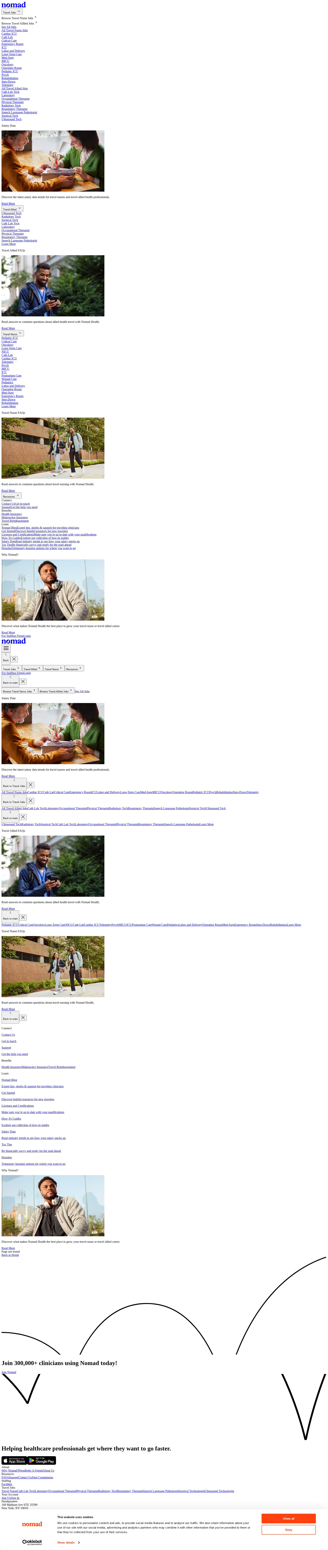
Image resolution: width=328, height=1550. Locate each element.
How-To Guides (35, 538)
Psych (5, 74)
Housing (39, 548)
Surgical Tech (10, 115)
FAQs (5, 1477)
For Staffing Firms (13, 636)
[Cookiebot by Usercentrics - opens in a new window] (32, 1542)
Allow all (288, 1518)
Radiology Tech (11, 105)
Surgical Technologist (192, 1491)
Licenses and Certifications (49, 534)
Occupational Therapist (15, 98)
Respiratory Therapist (14, 109)
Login (27, 636)
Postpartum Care (11, 375)
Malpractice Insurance (15, 517)
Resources (9, 496)
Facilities (7, 1484)
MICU (5, 61)
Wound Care (9, 379)
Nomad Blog (40, 527)
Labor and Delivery (13, 50)
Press (21, 1470)
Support (19, 507)
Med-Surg (8, 57)
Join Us (6, 1497)
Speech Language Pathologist (19, 112)
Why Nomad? (10, 1470)
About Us (48, 1470)
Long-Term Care (12, 54)
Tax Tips (36, 544)
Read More (8, 203)
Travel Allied (10, 209)
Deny (288, 1529)
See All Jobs (9, 26)
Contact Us (16, 503)
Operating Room (12, 68)
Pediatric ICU (10, 71)
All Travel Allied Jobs (15, 88)
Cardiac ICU (9, 33)
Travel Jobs (9, 12)
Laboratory (8, 95)
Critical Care (9, 40)
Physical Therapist (13, 102)
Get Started (35, 531)
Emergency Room (12, 44)
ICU (4, 47)
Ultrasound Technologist (219, 1491)
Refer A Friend (34, 1470)
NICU (5, 351)
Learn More (9, 244)
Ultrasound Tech (11, 119)
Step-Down (8, 81)
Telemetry (7, 85)
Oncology (7, 64)
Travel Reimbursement (15, 520)
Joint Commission (42, 1477)
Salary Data (41, 541)
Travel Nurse (10, 334)
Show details (66, 1542)
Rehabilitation (10, 78)
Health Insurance (12, 514)
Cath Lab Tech (10, 91)
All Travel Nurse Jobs (15, 30)
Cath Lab (7, 37)
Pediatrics (7, 382)
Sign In (15, 1497)
